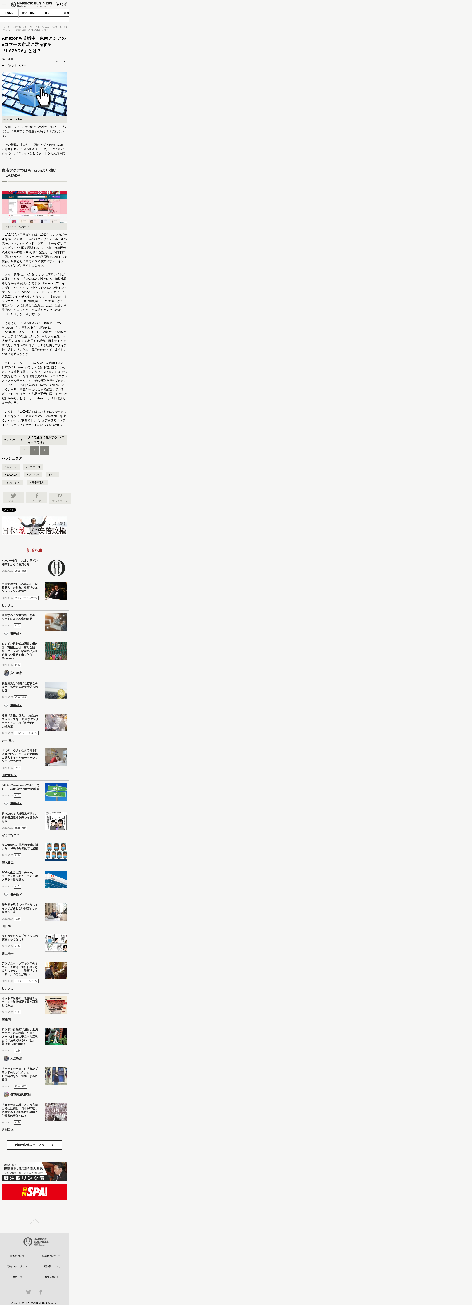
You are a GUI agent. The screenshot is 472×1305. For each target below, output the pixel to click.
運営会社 (17, 1277)
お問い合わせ (52, 1277)
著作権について (52, 1266)
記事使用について (51, 1255)
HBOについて (17, 1255)
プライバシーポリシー (17, 1266)
